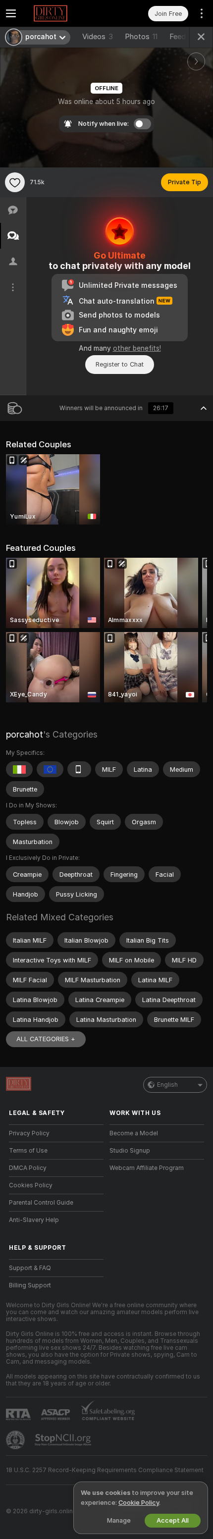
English (167, 1084)
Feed (177, 36)
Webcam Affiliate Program (146, 1168)
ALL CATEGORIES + (45, 1039)
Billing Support (30, 1285)
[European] (50, 769)
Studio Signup (129, 1150)
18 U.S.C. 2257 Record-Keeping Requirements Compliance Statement (105, 1470)
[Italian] (19, 769)
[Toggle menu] (11, 13)
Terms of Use (28, 1150)
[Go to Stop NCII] (64, 1440)
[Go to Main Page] (64, 13)
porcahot (24, 734)
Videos (97, 36)
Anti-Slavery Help (34, 1220)
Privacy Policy (29, 1133)
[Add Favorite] (15, 182)
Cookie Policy (138, 1502)
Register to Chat (120, 364)
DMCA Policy (28, 1168)
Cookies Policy (31, 1185)
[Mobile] (79, 769)
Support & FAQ (30, 1268)
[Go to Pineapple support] (16, 1440)
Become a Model (133, 1133)
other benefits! (137, 348)
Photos (141, 36)
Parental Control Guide (41, 1202)
